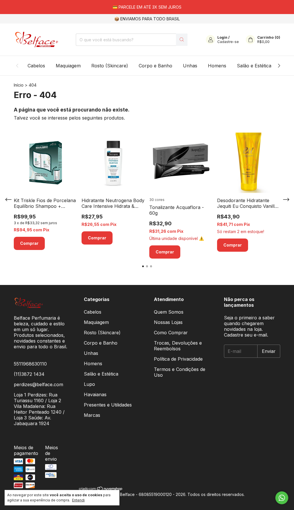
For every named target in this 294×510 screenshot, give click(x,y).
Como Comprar (171, 332)
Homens (217, 66)
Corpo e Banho (155, 66)
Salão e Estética (254, 66)
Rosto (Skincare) (109, 66)
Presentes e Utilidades (108, 405)
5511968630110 (30, 364)
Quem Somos (168, 312)
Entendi (78, 500)
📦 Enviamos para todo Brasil (147, 18)
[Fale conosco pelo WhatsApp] (281, 497)
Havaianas (95, 394)
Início (19, 85)
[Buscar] (181, 40)
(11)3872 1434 (29, 374)
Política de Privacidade (178, 359)
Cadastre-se (228, 42)
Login (222, 37)
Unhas (190, 66)
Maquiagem (68, 66)
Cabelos (36, 66)
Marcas (92, 415)
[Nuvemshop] (101, 489)
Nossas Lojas (168, 322)
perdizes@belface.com (38, 384)
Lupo (89, 384)
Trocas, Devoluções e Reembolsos (178, 345)
